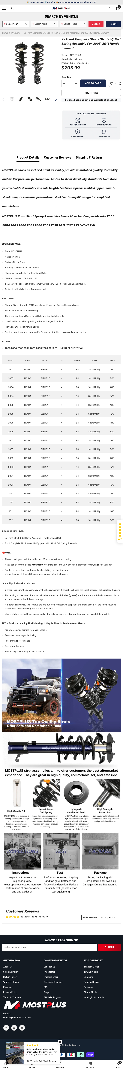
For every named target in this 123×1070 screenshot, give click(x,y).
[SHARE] (118, 83)
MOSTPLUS (75, 55)
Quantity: (67, 77)
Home (5, 33)
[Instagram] (14, 1028)
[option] (29, 64)
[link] (32, 1065)
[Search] (12, 8)
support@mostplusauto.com (17, 1017)
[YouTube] (22, 1028)
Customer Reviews (57, 157)
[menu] (4, 8)
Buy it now (91, 93)
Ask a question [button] (108, 917)
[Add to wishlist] (112, 83)
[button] (3, 99)
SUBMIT (109, 947)
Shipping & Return (89, 157)
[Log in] (110, 8)
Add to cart (93, 83)
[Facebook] (6, 1028)
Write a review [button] (90, 917)
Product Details (27, 157)
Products (15, 33)
